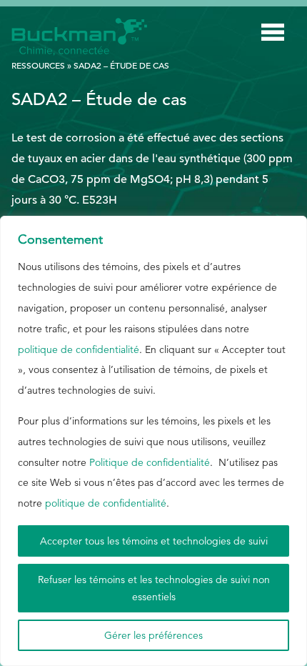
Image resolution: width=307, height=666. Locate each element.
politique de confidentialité (78, 349)
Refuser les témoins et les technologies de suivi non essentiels (154, 588)
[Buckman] (79, 37)
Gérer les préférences (153, 635)
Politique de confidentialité (149, 462)
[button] (272, 35)
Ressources (38, 65)
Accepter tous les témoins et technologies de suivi (154, 541)
